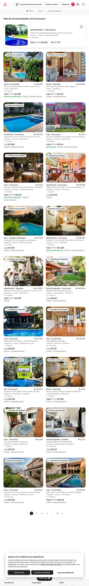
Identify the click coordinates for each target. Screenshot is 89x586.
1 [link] (31, 513)
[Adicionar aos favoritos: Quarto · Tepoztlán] (82, 54)
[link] (26, 513)
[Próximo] (62, 513)
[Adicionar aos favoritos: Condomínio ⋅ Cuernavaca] (40, 105)
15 (57, 513)
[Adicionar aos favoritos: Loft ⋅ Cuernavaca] (40, 359)
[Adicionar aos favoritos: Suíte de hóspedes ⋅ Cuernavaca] (82, 259)
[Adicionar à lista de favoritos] (81, 26)
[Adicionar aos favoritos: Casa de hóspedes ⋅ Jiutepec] (82, 410)
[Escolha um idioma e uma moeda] (78, 4)
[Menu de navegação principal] (83, 4)
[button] (32, 42)
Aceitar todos (19, 572)
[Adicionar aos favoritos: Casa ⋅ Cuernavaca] (82, 105)
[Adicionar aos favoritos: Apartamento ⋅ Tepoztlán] (40, 259)
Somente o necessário (42, 572)
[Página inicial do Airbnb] (5, 4)
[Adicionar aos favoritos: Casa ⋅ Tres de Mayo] (82, 309)
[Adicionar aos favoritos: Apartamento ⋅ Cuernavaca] (82, 155)
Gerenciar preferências (65, 572)
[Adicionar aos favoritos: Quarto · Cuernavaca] (40, 54)
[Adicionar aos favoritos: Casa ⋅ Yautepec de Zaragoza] (40, 208)
